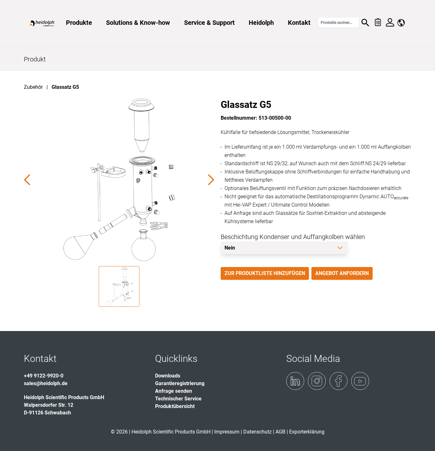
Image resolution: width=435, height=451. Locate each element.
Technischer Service (178, 399)
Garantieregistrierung (179, 383)
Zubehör (33, 87)
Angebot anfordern (342, 273)
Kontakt (299, 22)
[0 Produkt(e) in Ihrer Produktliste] (377, 22)
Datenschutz (257, 432)
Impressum (226, 432)
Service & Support (209, 22)
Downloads (167, 376)
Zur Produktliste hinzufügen (265, 273)
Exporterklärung (306, 432)
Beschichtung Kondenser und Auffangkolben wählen (293, 237)
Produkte (79, 22)
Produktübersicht (175, 406)
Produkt (35, 59)
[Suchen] (365, 22)
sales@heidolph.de (46, 383)
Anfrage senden (173, 391)
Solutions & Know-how (138, 22)
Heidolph (261, 22)
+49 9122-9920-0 (43, 376)
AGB (280, 432)
